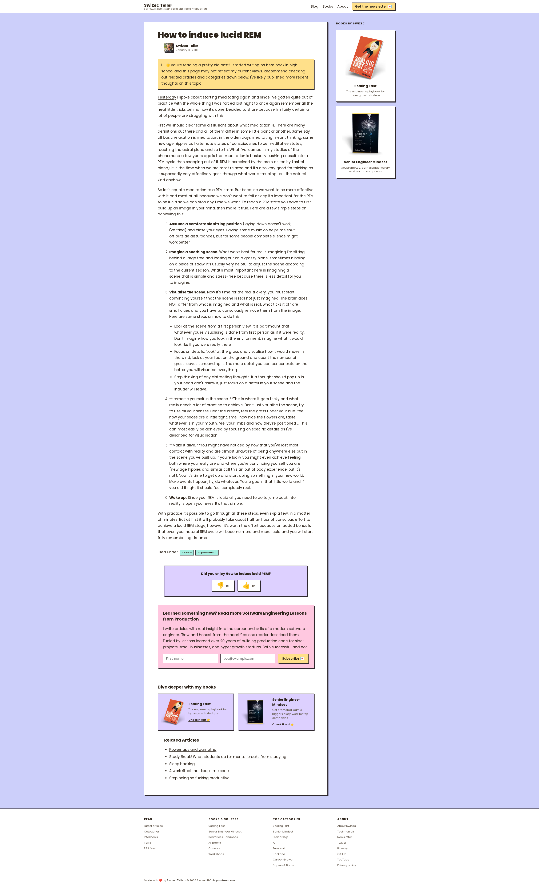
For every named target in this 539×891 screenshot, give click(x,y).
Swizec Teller (175, 6)
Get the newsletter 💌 (373, 6)
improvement (207, 552)
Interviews (151, 837)
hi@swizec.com (224, 880)
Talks (147, 843)
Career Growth (283, 860)
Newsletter (344, 837)
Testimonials (346, 832)
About (342, 6)
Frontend (279, 848)
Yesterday (167, 97)
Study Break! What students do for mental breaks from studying (227, 756)
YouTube (343, 860)
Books (328, 6)
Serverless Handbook (223, 837)
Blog (314, 6)
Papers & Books (284, 865)
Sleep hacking (182, 763)
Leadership (280, 837)
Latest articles (153, 826)
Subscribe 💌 (293, 658)
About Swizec (346, 826)
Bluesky (342, 848)
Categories (152, 832)
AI (274, 843)
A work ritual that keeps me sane (199, 770)
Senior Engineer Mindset (224, 832)
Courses (214, 848)
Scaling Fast (216, 826)
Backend (279, 854)
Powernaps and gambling (192, 749)
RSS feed (150, 848)
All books (214, 843)
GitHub (341, 854)
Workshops (216, 854)
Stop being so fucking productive (199, 777)
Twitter (341, 843)
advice (187, 552)
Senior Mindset (283, 832)
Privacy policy (346, 865)
